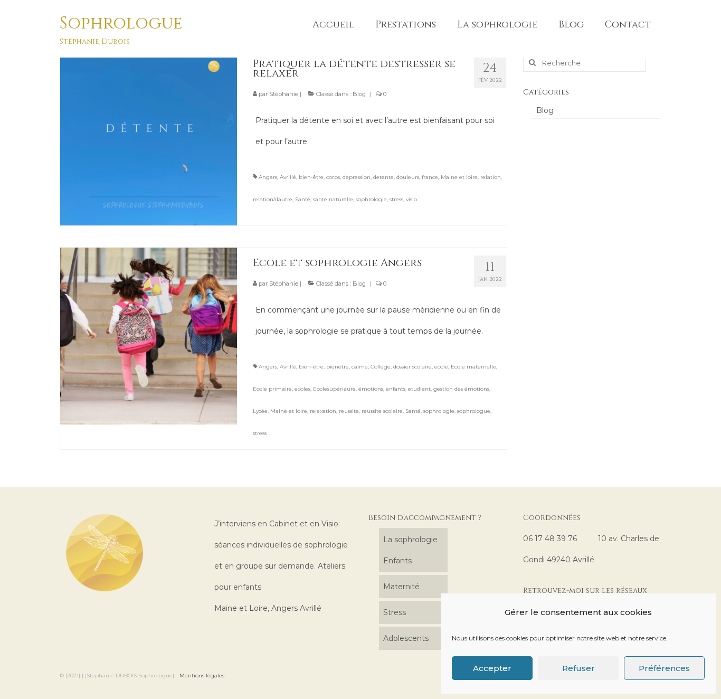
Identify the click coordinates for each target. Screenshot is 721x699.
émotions (370, 388)
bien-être (311, 177)
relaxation (323, 411)
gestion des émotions (461, 388)
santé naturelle (333, 199)
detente (383, 177)
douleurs (407, 177)
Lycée (260, 411)
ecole (441, 366)
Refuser (578, 668)
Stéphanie (283, 94)
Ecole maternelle (473, 366)
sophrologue (473, 411)
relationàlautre (272, 199)
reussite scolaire (382, 411)
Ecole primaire (272, 388)
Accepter (492, 668)
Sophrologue (121, 23)
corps (333, 177)
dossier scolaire (412, 366)
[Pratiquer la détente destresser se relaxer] (148, 136)
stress (396, 199)
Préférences (664, 668)
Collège (381, 366)
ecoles (302, 388)
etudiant (419, 388)
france (430, 177)
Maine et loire (459, 177)
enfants (395, 388)
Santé (302, 199)
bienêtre (337, 366)
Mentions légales (201, 675)
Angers (268, 177)
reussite (349, 411)
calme (360, 366)
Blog (359, 94)
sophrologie (371, 199)
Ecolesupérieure (334, 388)
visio (411, 199)
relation (490, 177)
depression (357, 177)
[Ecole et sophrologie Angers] (148, 335)
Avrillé (288, 177)
